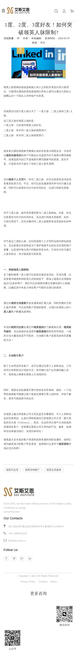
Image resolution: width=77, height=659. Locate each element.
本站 (42, 42)
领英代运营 (12, 470)
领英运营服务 (53, 470)
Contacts (43, 581)
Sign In (64, 11)
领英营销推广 (32, 470)
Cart (72, 11)
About (53, 581)
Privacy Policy (28, 581)
